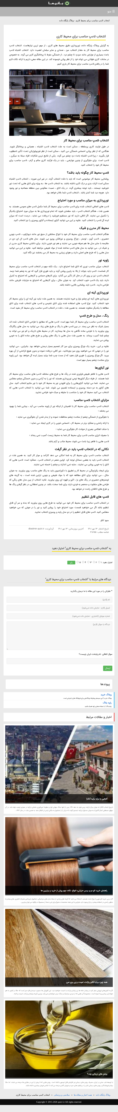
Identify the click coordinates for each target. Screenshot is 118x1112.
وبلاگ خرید (106, 695)
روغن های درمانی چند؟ (97, 1074)
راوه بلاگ (107, 703)
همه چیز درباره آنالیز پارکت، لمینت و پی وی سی (86, 982)
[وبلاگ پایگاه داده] (59, 3)
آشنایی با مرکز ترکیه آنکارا (96, 799)
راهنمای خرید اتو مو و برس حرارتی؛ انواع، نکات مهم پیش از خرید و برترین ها (74, 890)
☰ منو (111, 11)
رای (71, 562)
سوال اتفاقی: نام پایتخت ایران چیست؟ (95, 654)
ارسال (107, 668)
